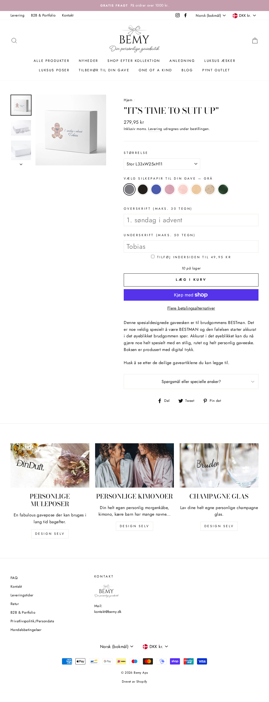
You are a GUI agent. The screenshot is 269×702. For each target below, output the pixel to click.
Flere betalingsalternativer (191, 308)
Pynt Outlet (216, 70)
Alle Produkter (51, 60)
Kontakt (68, 15)
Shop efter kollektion (133, 60)
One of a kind (155, 70)
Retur (15, 603)
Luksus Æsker (219, 60)
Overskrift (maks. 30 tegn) (158, 208)
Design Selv (219, 526)
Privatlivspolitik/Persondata (32, 621)
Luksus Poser (54, 70)
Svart (142, 189)
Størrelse (136, 152)
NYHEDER (88, 60)
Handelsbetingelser (26, 629)
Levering (17, 15)
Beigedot (209, 189)
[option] (134, 5)
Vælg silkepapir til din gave (168, 178)
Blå (156, 189)
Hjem (128, 99)
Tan (196, 189)
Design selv (50, 533)
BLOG (187, 70)
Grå (129, 189)
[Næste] (21, 162)
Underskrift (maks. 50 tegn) (159, 235)
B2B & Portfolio (43, 15)
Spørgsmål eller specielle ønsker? (191, 382)
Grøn (223, 189)
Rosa (169, 189)
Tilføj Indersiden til (194, 257)
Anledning (182, 60)
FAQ (14, 577)
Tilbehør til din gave (104, 70)
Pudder (183, 189)
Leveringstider (22, 595)
